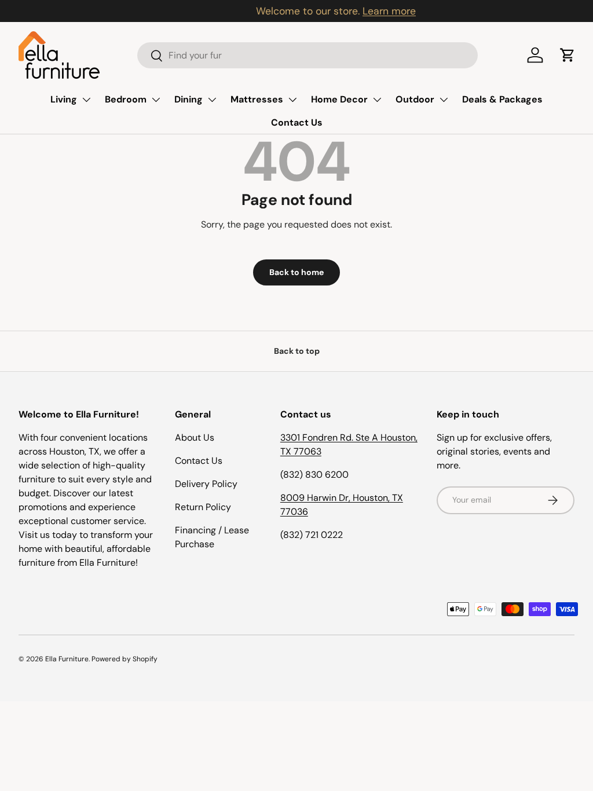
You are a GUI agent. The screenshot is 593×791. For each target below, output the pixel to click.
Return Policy (203, 507)
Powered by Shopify (124, 659)
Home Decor (339, 99)
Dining (188, 99)
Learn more (349, 11)
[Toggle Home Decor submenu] (377, 100)
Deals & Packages (502, 99)
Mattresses (256, 99)
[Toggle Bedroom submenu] (156, 100)
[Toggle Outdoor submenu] (444, 100)
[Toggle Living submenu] (86, 100)
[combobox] (307, 55)
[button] (567, 55)
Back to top (297, 351)
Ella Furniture (67, 659)
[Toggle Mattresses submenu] (292, 100)
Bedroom (126, 99)
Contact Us (297, 122)
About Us (194, 437)
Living (63, 99)
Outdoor (415, 99)
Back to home (296, 272)
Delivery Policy (206, 484)
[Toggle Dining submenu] (212, 100)
